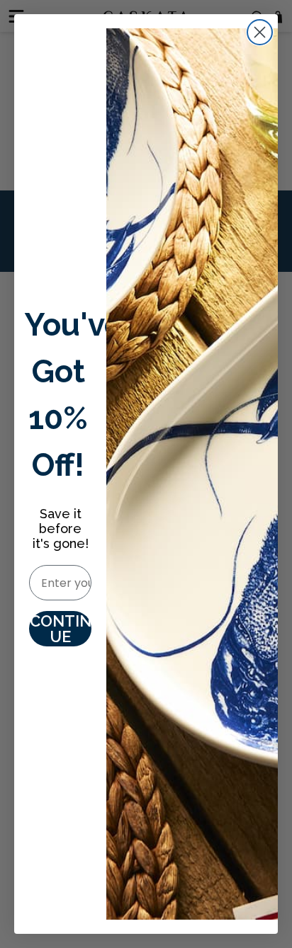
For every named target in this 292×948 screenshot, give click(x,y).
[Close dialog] (259, 32)
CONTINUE (60, 629)
